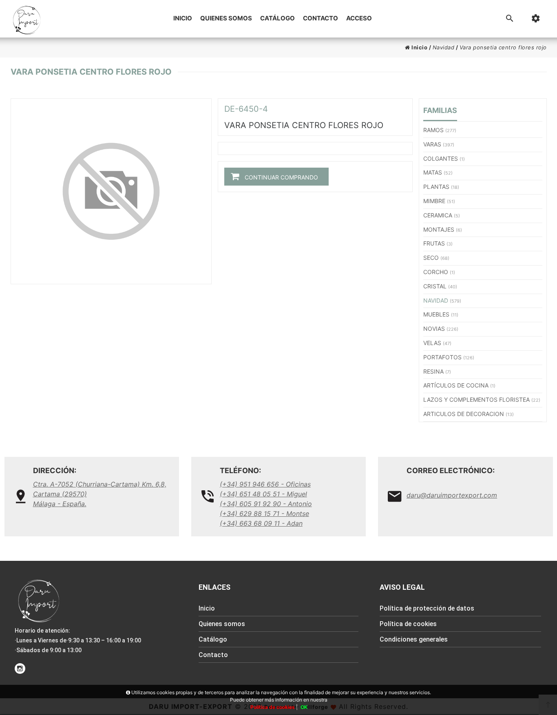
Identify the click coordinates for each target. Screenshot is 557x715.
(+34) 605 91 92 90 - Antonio (266, 504)
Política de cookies (408, 624)
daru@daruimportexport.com (452, 495)
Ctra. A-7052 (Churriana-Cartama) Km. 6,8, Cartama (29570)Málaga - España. (99, 494)
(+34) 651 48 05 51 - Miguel (263, 494)
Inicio (182, 18)
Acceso (359, 18)
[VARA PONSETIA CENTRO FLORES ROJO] (111, 191)
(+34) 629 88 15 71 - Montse (264, 513)
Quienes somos (226, 18)
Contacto (320, 18)
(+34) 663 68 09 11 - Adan (261, 523)
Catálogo (277, 18)
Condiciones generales (414, 639)
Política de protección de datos (427, 608)
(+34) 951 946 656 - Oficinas (265, 484)
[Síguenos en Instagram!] (20, 668)
